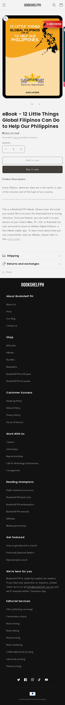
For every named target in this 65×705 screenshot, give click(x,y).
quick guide (13, 239)
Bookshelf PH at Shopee (18, 374)
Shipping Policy (14, 401)
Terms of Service (14, 422)
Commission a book (16, 616)
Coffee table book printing (19, 652)
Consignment (13, 470)
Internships (12, 449)
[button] (3, 5)
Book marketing (14, 645)
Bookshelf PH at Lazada (18, 381)
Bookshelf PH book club (18, 497)
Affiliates (10, 519)
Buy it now (32, 169)
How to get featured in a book (21, 545)
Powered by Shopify (39, 699)
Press (9, 311)
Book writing (12, 623)
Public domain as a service (19, 490)
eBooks (10, 352)
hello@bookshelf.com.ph (40, 587)
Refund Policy (13, 408)
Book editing (12, 631)
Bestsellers (11, 367)
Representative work (16, 560)
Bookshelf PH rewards (17, 511)
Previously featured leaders (20, 553)
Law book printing (15, 659)
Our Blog (10, 319)
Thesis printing (13, 666)
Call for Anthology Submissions (22, 463)
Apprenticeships (14, 456)
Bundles (10, 360)
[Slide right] (39, 104)
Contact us (11, 326)
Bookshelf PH (28, 699)
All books (11, 345)
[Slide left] (25, 104)
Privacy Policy (13, 415)
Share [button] (9, 272)
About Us (11, 304)
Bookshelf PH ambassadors (20, 504)
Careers (10, 442)
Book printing (13, 638)
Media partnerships (16, 526)
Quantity (6, 143)
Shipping (16, 138)
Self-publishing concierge (19, 609)
